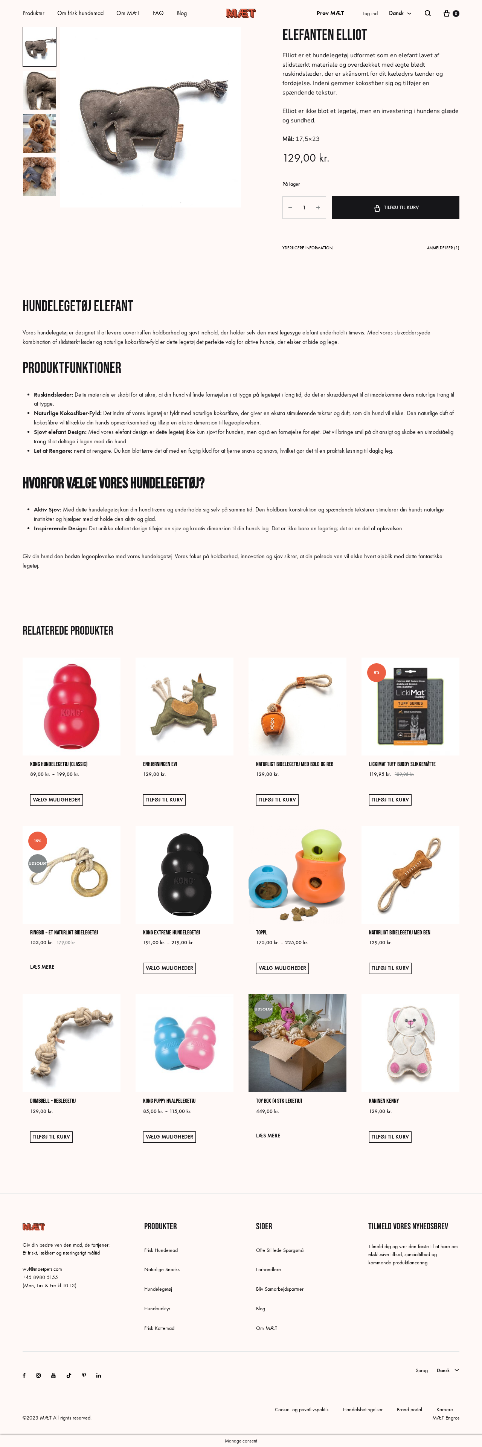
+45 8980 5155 (40, 1277)
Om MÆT (128, 13)
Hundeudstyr (157, 1308)
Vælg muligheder (56, 800)
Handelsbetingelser (363, 1409)
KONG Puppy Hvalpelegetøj (169, 1101)
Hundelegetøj (158, 1289)
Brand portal (409, 1409)
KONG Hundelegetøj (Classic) (58, 764)
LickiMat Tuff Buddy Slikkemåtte (402, 764)
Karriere (444, 1409)
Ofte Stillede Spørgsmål (280, 1250)
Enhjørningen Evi (160, 764)
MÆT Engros (445, 1418)
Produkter (33, 13)
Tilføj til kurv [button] (164, 800)
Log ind (370, 13)
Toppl (261, 932)
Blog (182, 13)
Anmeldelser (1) (443, 248)
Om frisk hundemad (80, 13)
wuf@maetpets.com (42, 1269)
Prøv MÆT (330, 13)
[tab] (307, 249)
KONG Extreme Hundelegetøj (171, 932)
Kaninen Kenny (384, 1101)
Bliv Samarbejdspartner (280, 1289)
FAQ (158, 13)
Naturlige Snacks (162, 1269)
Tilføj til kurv (401, 207)
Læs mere (42, 967)
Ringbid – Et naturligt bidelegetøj (64, 932)
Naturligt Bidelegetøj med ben (399, 932)
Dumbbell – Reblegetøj (53, 1101)
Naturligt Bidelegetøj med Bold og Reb (294, 764)
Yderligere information (307, 248)
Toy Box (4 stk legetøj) (279, 1101)
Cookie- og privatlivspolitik (302, 1409)
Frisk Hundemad (161, 1250)
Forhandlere (268, 1269)
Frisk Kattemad (159, 1328)
